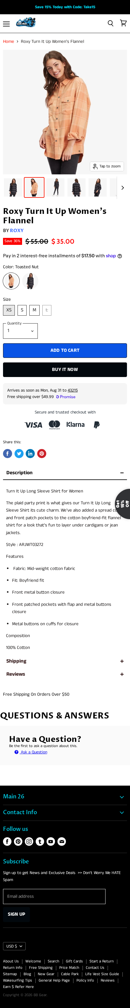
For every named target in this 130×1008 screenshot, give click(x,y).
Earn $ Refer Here (18, 987)
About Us (11, 961)
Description (19, 472)
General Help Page (54, 980)
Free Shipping (41, 968)
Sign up (16, 914)
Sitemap (10, 974)
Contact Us (95, 968)
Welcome (33, 961)
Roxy (17, 231)
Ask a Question (33, 752)
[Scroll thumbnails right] (121, 188)
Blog (27, 974)
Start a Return (101, 961)
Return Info (12, 968)
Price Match (69, 968)
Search (53, 961)
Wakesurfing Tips (17, 980)
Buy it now (65, 369)
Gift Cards (74, 961)
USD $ (11, 946)
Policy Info (85, 980)
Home (8, 41)
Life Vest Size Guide (102, 974)
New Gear (46, 974)
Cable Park (70, 974)
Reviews (15, 674)
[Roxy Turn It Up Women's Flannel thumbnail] (13, 187)
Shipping (16, 661)
